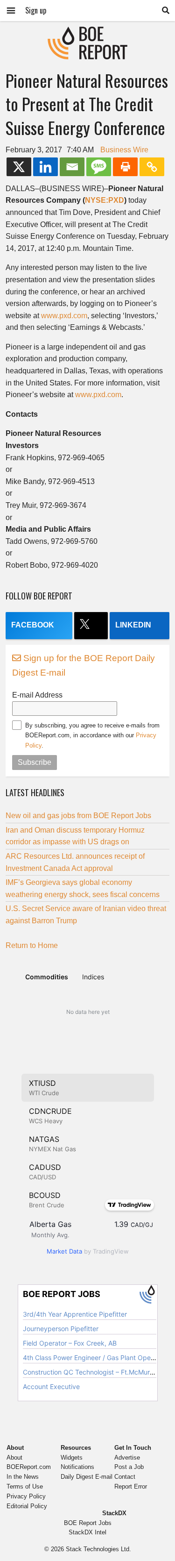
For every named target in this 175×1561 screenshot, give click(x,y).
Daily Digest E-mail (86, 1476)
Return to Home (32, 945)
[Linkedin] (45, 166)
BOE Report (88, 32)
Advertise (127, 1457)
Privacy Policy (26, 1496)
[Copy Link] (152, 166)
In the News (23, 1476)
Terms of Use (25, 1486)
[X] (19, 166)
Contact (124, 1476)
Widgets (72, 1457)
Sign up (35, 10)
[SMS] (98, 166)
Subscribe (34, 762)
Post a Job (129, 1466)
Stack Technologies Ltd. (98, 1549)
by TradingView (88, 1251)
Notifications (77, 1466)
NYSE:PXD (104, 200)
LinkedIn (133, 625)
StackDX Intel (87, 1532)
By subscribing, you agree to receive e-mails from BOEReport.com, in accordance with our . (92, 735)
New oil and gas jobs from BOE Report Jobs (78, 816)
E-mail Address (37, 695)
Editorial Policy (27, 1506)
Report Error (130, 1486)
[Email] (72, 166)
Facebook (32, 625)
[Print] (125, 166)
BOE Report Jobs (88, 1522)
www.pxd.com (64, 316)
